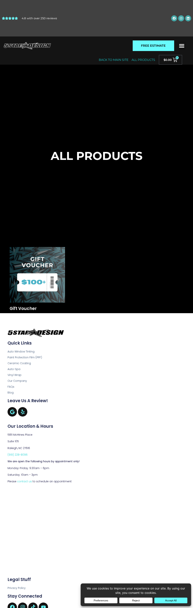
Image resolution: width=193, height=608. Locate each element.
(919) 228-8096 (18, 455)
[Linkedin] (188, 18)
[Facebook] (174, 18)
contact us (24, 481)
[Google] (12, 412)
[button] (181, 46)
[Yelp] (22, 412)
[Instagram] (181, 18)
